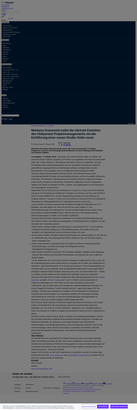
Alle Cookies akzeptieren (119, 406)
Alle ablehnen (103, 406)
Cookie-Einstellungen (88, 406)
